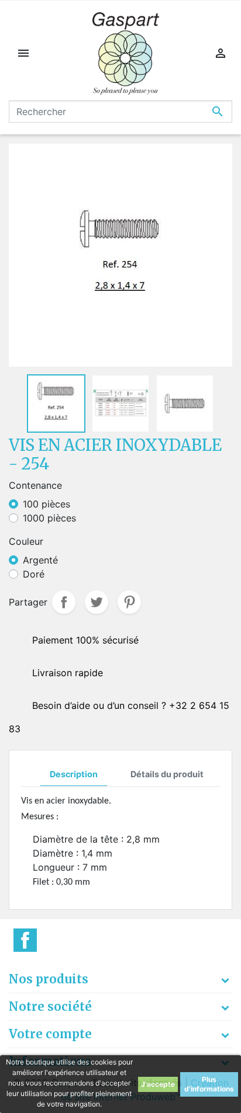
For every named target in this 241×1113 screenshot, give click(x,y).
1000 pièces (49, 518)
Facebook (25, 940)
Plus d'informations (209, 1084)
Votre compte (50, 1034)
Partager (63, 602)
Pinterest (129, 602)
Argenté (40, 560)
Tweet (96, 602)
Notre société (50, 1006)
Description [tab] (74, 774)
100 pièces (46, 504)
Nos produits (48, 979)
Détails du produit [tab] (167, 774)
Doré (33, 574)
